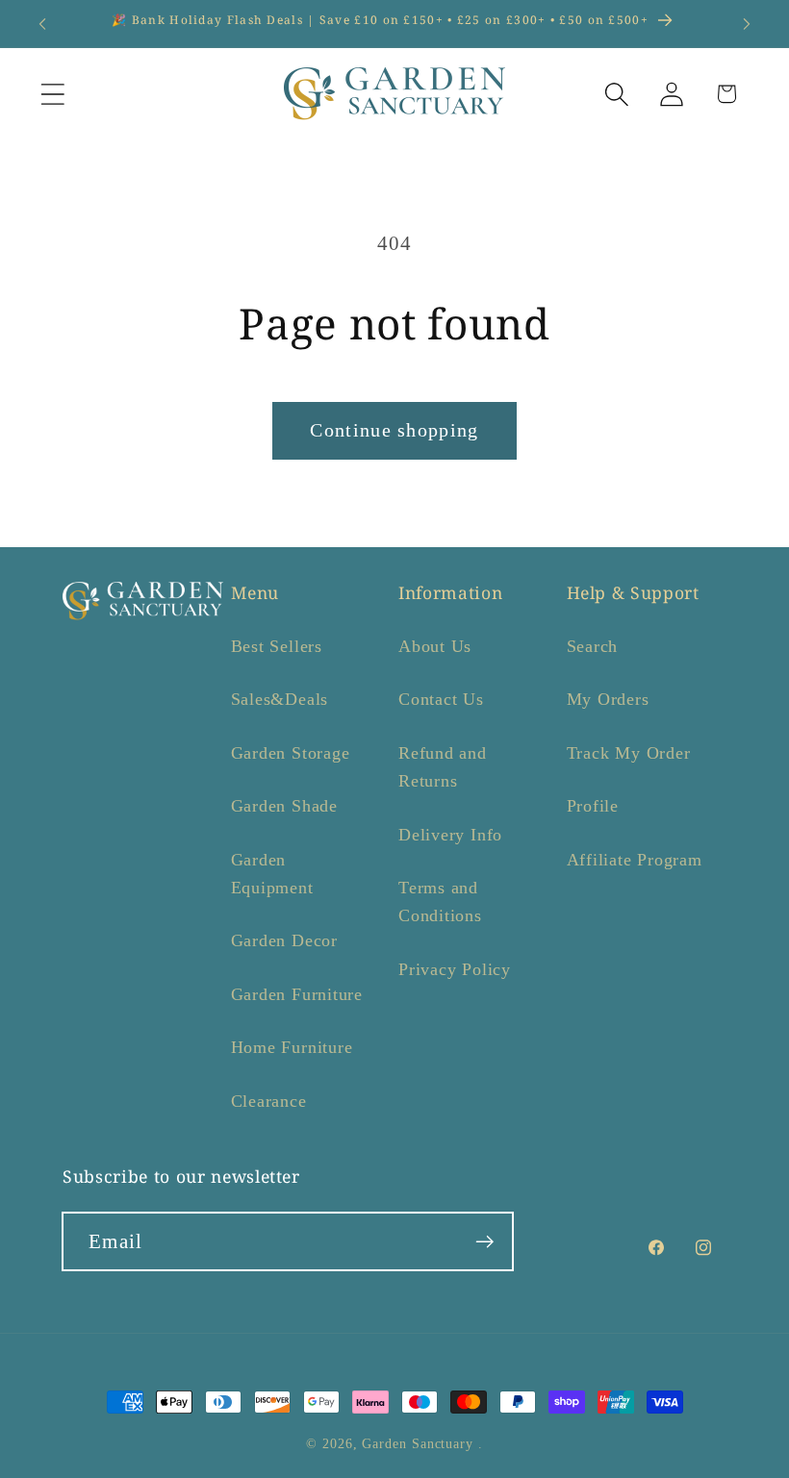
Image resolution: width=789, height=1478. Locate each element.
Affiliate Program (634, 859)
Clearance (269, 1101)
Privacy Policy (454, 969)
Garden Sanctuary (417, 1443)
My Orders (608, 699)
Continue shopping (394, 430)
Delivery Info (450, 834)
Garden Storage (290, 753)
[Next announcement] (746, 24)
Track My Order (629, 753)
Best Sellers (276, 646)
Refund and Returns (442, 766)
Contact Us (441, 699)
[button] (52, 93)
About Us (434, 646)
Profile (593, 805)
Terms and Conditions (440, 901)
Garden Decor (284, 940)
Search (593, 646)
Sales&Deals (280, 699)
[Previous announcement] (42, 24)
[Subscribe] (484, 1242)
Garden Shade (284, 805)
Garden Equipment (272, 873)
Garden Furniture (297, 994)
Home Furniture (292, 1047)
